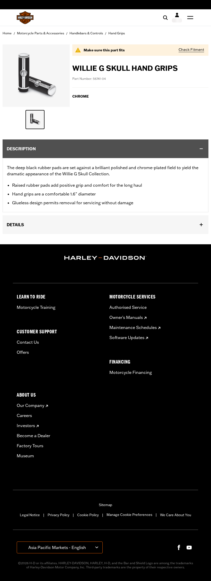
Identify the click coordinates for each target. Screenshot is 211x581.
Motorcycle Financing (130, 372)
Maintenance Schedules (133, 327)
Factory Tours (30, 445)
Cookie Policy (88, 515)
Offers (23, 352)
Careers (24, 415)
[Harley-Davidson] (105, 258)
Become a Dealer (33, 435)
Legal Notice (30, 515)
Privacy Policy (58, 515)
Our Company (30, 405)
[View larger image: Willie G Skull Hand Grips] (36, 74)
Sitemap (105, 505)
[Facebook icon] (179, 547)
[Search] (165, 17)
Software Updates (126, 337)
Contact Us (28, 342)
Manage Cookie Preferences (129, 515)
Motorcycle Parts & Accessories (40, 33)
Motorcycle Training (36, 307)
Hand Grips (116, 33)
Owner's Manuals (126, 317)
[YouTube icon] (189, 547)
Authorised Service (128, 307)
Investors (26, 425)
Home (7, 33)
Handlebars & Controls (86, 33)
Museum (25, 455)
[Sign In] (177, 18)
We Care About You (175, 515)
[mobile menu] (189, 17)
